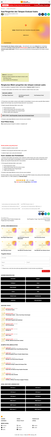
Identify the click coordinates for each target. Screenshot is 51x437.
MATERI (11, 308)
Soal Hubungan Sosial (6, 250)
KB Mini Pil (8, 330)
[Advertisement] (25, 61)
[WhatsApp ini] (48, 14)
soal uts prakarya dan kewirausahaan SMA (31, 208)
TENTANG (3, 418)
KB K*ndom (8, 335)
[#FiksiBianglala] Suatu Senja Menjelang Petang (17, 349)
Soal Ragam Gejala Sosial (7, 95)
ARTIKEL (34, 420)
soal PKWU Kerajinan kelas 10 (27, 204)
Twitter (19, 425)
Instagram (20, 427)
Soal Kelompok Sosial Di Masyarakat (23, 238)
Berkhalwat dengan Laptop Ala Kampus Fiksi (16, 364)
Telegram (20, 429)
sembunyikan (9, 74)
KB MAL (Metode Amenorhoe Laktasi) (14, 340)
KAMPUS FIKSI (8, 347)
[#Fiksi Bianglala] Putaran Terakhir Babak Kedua (17, 354)
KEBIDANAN (8, 308)
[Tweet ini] (42, 14)
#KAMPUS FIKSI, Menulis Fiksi (9, 345)
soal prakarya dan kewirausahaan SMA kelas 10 (31, 206)
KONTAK (18, 418)
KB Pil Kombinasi (10, 325)
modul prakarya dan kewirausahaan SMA (10, 204)
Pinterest (35, 425)
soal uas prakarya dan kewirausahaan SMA (11, 208)
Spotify (4, 429)
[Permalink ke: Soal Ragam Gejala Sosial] (8, 232)
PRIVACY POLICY (20, 420)
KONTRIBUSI (3, 420)
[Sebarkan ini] (39, 14)
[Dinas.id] (25, 1)
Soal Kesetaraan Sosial (39, 95)
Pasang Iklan (35, 418)
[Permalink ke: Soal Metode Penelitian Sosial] (25, 245)
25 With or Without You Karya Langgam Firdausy (17, 379)
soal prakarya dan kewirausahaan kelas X (10, 206)
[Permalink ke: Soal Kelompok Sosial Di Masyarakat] (25, 232)
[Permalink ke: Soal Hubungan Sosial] (8, 245)
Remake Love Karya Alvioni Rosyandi (14, 359)
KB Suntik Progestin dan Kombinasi (14, 320)
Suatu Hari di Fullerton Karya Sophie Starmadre (17, 369)
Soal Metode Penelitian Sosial (24, 250)
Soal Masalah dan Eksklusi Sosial (42, 250)
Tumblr (4, 427)
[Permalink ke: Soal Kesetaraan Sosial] (42, 232)
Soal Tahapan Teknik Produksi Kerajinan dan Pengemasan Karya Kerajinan (10, 219)
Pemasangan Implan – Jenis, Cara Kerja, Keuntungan (18, 314)
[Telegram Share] (45, 14)
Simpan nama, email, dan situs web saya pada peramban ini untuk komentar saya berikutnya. (23, 268)
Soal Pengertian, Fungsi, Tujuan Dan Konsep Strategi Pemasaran (38, 219)
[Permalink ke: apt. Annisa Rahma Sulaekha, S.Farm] (2, 14)
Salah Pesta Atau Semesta (12, 374)
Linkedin (35, 427)
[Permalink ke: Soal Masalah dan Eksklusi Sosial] (42, 245)
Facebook (4, 425)
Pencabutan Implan (10, 309)
